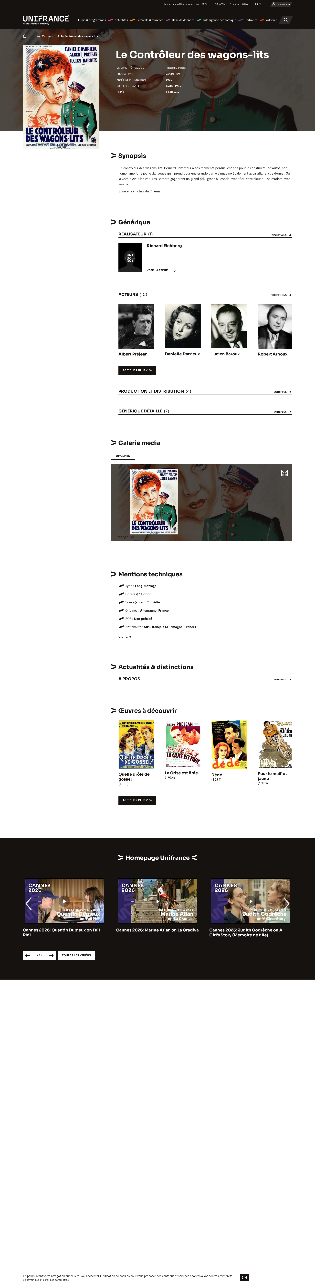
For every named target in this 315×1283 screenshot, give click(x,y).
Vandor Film (173, 73)
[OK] (244, 1277)
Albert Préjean (133, 354)
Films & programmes (92, 20)
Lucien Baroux (225, 354)
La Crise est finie (181, 773)
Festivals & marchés (149, 20)
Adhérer (271, 20)
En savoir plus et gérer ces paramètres (46, 1279)
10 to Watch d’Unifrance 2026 (231, 4)
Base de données (183, 20)
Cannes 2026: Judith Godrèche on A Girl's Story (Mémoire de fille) (152, 933)
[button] (284, 474)
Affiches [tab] (123, 456)
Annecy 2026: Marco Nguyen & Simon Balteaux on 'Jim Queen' (247, 933)
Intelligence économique (219, 20)
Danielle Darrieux (182, 354)
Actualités (121, 20)
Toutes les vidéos (76, 955)
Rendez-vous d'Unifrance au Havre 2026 (186, 4)
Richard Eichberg (176, 67)
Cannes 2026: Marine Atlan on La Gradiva (64, 930)
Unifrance (251, 20)
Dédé (216, 775)
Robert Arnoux (272, 354)
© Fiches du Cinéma (146, 191)
